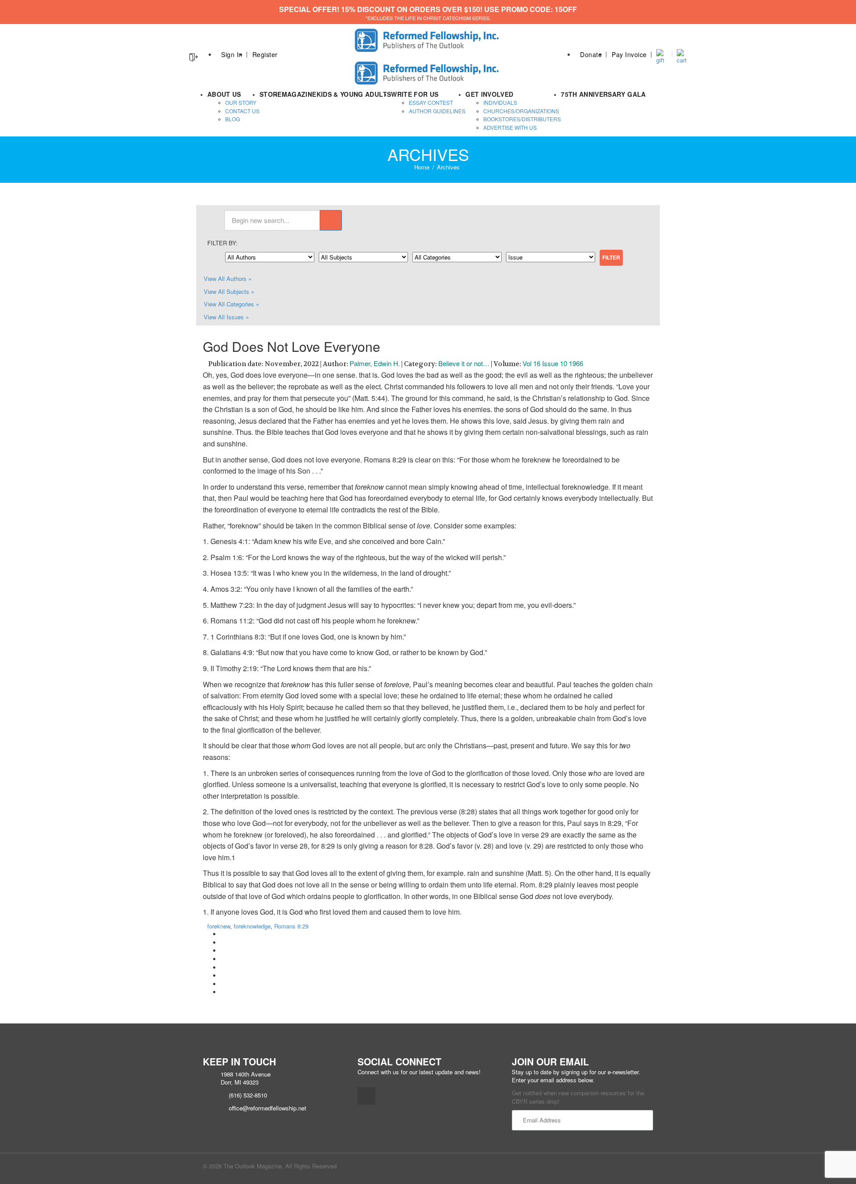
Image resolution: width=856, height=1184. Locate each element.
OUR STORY (240, 102)
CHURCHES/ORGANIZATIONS (521, 111)
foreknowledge (252, 926)
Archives (448, 167)
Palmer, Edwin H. (375, 363)
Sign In (232, 54)
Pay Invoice (629, 54)
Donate (591, 54)
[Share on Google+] (223, 950)
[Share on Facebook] (223, 934)
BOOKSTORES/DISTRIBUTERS (522, 119)
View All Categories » (231, 304)
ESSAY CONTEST (431, 102)
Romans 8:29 (291, 926)
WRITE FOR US (414, 94)
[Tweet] (223, 942)
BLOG (232, 119)
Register (265, 54)
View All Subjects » (229, 291)
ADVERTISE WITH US (510, 127)
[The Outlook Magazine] (428, 37)
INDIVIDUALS (500, 102)
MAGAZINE (299, 94)
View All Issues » (226, 317)
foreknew (218, 926)
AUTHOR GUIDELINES (437, 111)
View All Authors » (227, 278)
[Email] (223, 992)
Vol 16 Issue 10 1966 (553, 363)
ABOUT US (224, 94)
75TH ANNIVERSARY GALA (603, 94)
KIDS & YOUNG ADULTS (354, 94)
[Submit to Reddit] (223, 975)
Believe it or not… (464, 363)
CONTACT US (242, 111)
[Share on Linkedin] (223, 984)
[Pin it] (223, 967)
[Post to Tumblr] (223, 959)
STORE (270, 94)
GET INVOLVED (489, 94)
